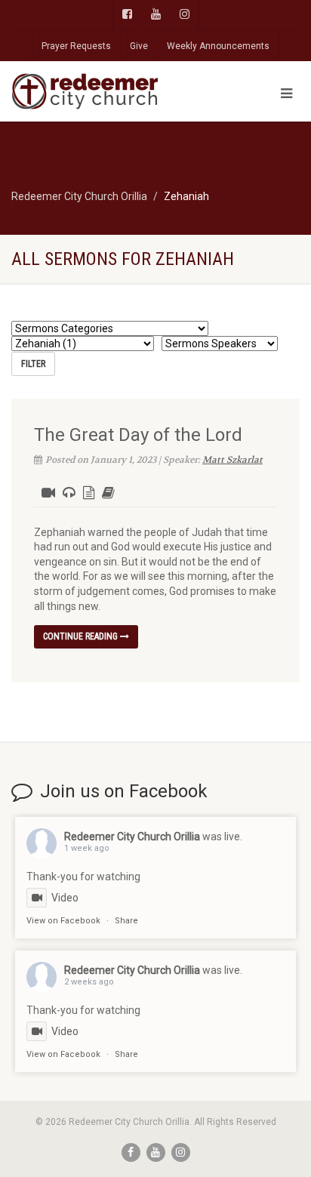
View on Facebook (63, 921)
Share (126, 921)
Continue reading (81, 636)
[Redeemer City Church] (103, 91)
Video (65, 898)
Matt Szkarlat (232, 460)
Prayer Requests (76, 46)
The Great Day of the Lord (138, 434)
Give (139, 46)
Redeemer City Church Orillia (132, 836)
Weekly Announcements (218, 46)
